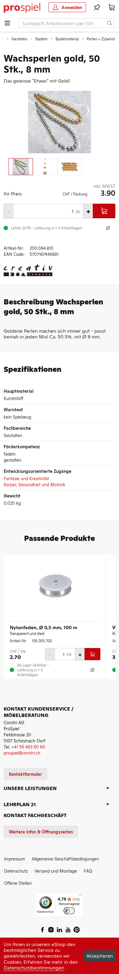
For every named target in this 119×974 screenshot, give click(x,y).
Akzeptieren (99, 955)
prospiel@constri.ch (22, 752)
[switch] (69, 910)
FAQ (88, 871)
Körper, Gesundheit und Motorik (34, 484)
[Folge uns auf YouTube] (68, 929)
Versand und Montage (55, 871)
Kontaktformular (25, 774)
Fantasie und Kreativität (26, 478)
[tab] (21, 166)
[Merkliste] (97, 7)
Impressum (14, 858)
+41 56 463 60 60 (28, 746)
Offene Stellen (18, 883)
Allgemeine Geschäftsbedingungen (65, 858)
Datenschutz (16, 871)
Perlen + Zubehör (101, 38)
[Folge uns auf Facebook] (42, 929)
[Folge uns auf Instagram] (51, 929)
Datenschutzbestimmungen (34, 967)
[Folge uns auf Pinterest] (76, 929)
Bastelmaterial (67, 38)
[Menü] (80, 896)
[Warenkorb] (111, 7)
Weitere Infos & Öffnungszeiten (41, 831)
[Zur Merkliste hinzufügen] (108, 228)
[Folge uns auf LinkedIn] (59, 929)
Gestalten (19, 38)
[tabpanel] (59, 122)
